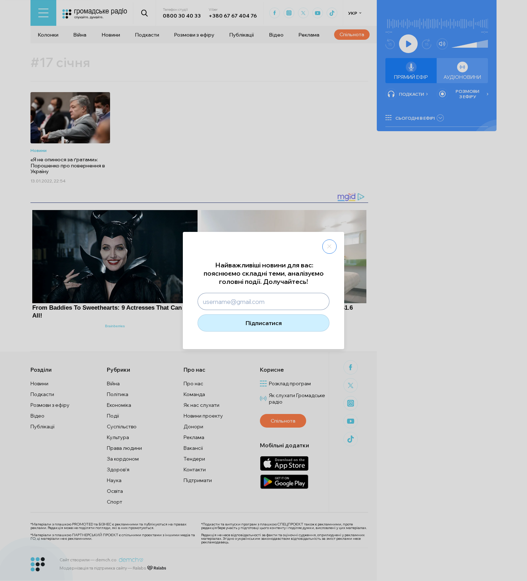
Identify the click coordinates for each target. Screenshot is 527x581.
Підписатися (264, 323)
